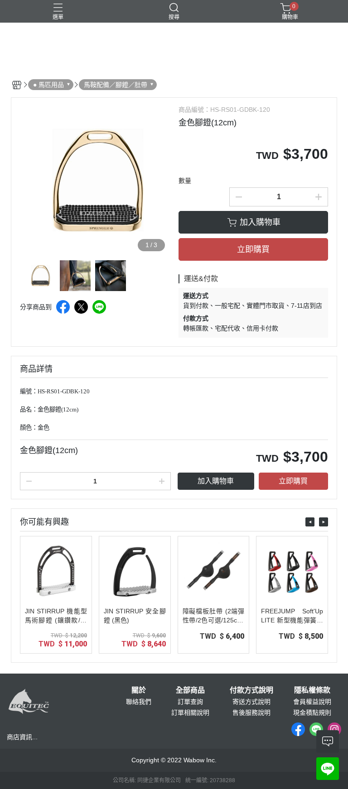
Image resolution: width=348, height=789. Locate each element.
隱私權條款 (312, 690)
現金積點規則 (312, 712)
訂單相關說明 (190, 712)
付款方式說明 (251, 690)
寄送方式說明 (251, 701)
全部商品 (190, 690)
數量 (185, 180)
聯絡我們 (138, 701)
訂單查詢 (190, 701)
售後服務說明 (251, 712)
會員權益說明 (312, 701)
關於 (138, 690)
